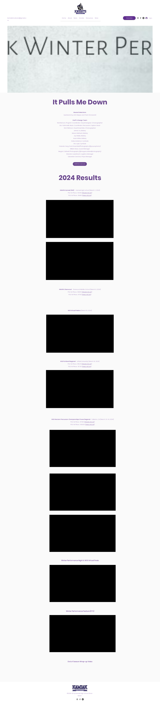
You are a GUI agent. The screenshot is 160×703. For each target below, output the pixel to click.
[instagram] (138, 18)
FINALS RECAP (86, 195)
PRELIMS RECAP (87, 193)
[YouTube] (143, 18)
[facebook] (141, 18)
